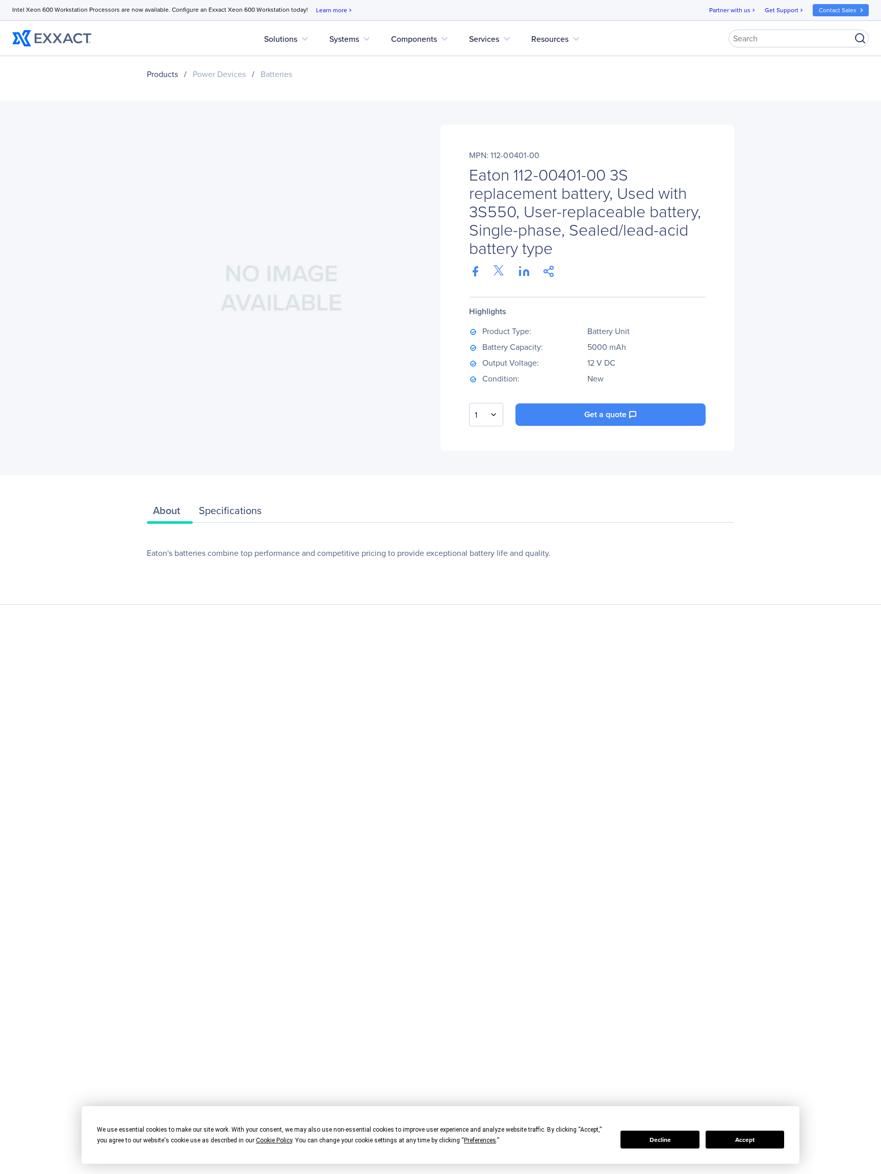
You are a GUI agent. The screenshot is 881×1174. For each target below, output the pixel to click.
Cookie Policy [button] (274, 1140)
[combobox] (486, 414)
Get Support (785, 10)
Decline (660, 1139)
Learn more (334, 10)
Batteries (276, 74)
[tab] (170, 513)
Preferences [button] (480, 1140)
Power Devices (219, 74)
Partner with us (733, 10)
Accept (745, 1139)
